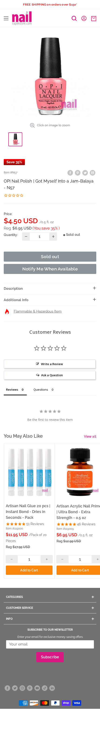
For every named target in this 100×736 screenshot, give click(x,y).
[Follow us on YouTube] (37, 688)
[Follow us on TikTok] (44, 688)
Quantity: (11, 235)
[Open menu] (6, 18)
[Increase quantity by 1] (53, 236)
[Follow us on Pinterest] (30, 688)
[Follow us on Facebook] (7, 688)
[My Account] (84, 18)
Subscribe (50, 657)
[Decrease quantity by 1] (26, 236)
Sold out (50, 256)
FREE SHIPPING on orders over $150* (50, 4)
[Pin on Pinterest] (77, 173)
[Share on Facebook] (70, 173)
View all (90, 436)
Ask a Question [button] (52, 375)
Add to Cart (29, 570)
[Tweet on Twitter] (85, 173)
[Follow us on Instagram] (22, 688)
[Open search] (74, 18)
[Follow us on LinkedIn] (52, 688)
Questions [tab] (40, 389)
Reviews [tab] (12, 389)
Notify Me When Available (50, 268)
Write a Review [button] (52, 364)
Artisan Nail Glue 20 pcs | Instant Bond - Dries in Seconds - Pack (28, 512)
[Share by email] (92, 173)
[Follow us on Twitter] (15, 688)
